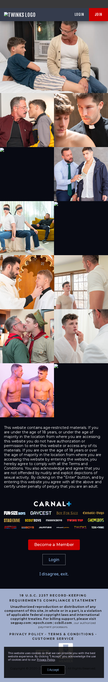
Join (98, 14)
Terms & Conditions (71, 634)
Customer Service (53, 639)
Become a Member (54, 544)
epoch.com (42, 623)
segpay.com (21, 623)
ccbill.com (63, 623)
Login (79, 14)
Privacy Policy (26, 634)
